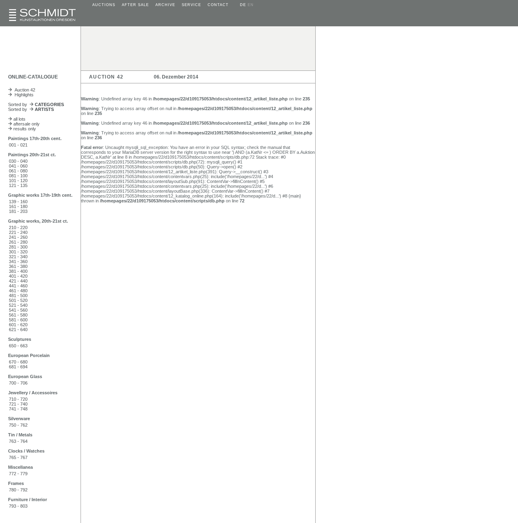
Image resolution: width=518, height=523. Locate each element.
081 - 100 (18, 175)
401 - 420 (18, 276)
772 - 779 (18, 473)
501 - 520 (18, 300)
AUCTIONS (103, 5)
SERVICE (191, 5)
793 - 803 (18, 506)
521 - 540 (18, 305)
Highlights (23, 94)
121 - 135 (18, 185)
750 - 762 (18, 425)
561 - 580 (18, 315)
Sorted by (36, 104)
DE (243, 5)
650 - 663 (18, 345)
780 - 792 (18, 489)
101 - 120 (18, 180)
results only (24, 128)
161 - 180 (18, 206)
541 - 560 (18, 310)
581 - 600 (18, 319)
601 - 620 (18, 324)
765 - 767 (18, 457)
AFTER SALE (135, 5)
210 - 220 (18, 227)
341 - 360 (18, 261)
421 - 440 (18, 281)
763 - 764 (18, 441)
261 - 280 (18, 242)
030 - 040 (18, 161)
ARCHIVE (165, 5)
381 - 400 (18, 271)
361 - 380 (18, 266)
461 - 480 (18, 290)
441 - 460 (18, 285)
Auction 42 (23, 89)
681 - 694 (18, 366)
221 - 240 (18, 232)
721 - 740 (18, 404)
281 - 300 (18, 246)
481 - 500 (18, 295)
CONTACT (218, 5)
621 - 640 (18, 329)
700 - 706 (18, 383)
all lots (18, 119)
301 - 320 (18, 251)
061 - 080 (18, 170)
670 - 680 (18, 361)
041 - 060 (18, 166)
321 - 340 (18, 256)
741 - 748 (18, 408)
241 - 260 (18, 237)
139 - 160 (18, 201)
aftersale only (26, 123)
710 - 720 (18, 399)
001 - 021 (18, 144)
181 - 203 (18, 211)
